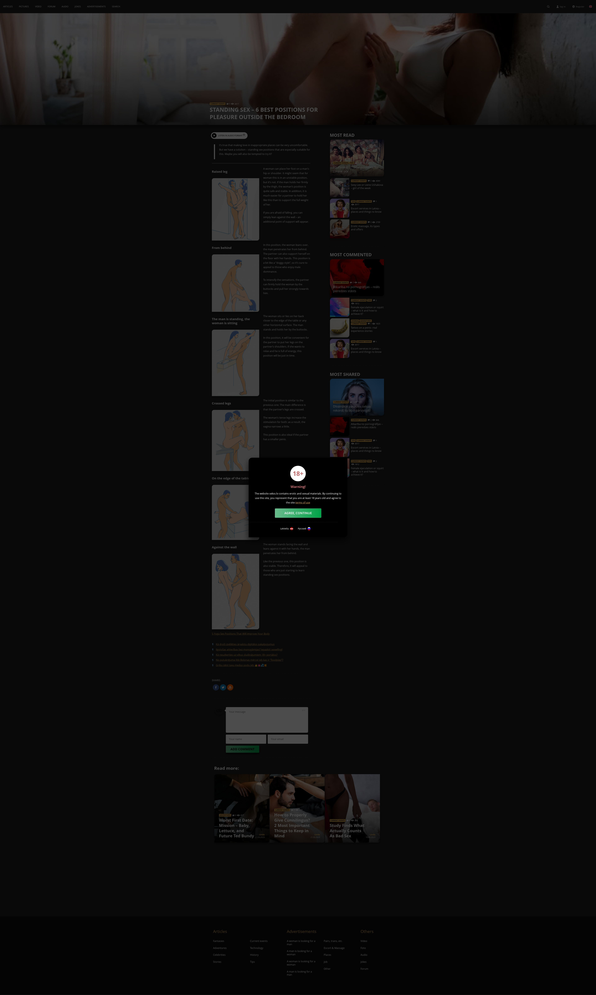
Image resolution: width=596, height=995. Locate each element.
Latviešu (284, 528)
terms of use (302, 502)
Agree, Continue (298, 513)
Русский (302, 528)
